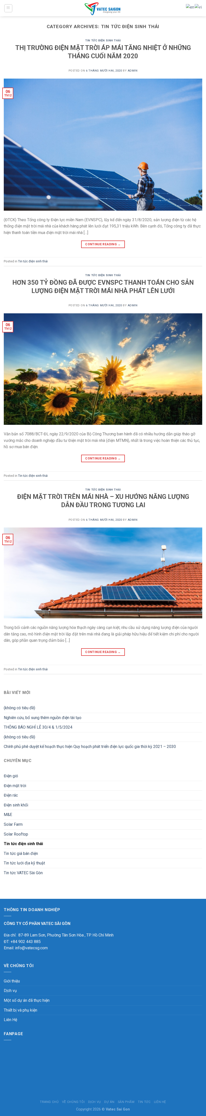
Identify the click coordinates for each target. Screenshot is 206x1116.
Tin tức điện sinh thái (103, 40)
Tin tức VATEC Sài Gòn (23, 872)
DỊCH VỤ (94, 1102)
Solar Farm (13, 824)
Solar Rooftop (16, 834)
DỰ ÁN (109, 1102)
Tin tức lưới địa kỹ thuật (24, 863)
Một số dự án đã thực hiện (26, 1000)
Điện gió (11, 776)
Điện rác (11, 795)
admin (133, 70)
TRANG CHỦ (49, 1102)
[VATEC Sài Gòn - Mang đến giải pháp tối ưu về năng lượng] (103, 8)
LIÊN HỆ (160, 1102)
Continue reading (103, 244)
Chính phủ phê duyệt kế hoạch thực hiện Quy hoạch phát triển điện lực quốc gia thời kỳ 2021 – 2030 (90, 746)
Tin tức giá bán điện (21, 853)
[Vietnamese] (198, 7)
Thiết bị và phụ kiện (20, 1010)
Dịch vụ (10, 990)
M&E (8, 814)
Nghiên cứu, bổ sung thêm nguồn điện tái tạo (42, 717)
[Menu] (8, 8)
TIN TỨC (144, 1102)
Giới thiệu (12, 981)
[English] (190, 7)
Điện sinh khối (16, 805)
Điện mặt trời (15, 785)
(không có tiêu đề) (19, 708)
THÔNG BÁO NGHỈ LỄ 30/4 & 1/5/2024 (38, 727)
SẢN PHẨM (126, 1102)
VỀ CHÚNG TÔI (73, 1102)
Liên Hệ (10, 1019)
